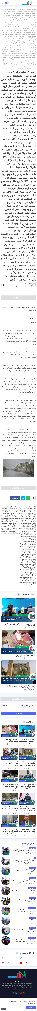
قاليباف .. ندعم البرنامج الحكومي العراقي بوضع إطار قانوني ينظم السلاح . (10, 831)
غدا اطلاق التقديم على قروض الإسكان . (23, 655)
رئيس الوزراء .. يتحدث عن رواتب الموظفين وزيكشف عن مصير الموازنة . (28, 786)
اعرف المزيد (32, 1003)
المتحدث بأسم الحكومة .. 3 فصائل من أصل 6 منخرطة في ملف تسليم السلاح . (28, 808)
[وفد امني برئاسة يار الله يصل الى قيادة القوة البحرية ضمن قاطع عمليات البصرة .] (5, 910)
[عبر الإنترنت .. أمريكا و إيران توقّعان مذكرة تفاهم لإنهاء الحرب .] (5, 930)
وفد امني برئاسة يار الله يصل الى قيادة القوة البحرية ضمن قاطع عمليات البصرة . (24, 910)
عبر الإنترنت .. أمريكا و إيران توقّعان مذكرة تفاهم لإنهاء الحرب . (24, 930)
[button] (2, 3)
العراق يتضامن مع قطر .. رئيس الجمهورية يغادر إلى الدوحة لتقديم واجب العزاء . (24, 850)
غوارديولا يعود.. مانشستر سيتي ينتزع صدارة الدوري (24, 890)
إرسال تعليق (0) (18, 713)
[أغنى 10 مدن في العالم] (5, 920)
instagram (11, 963)
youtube (28, 963)
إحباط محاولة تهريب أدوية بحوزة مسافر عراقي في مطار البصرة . (10, 786)
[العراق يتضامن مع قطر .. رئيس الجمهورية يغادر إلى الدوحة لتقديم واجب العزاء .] (5, 851)
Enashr (4, 1009)
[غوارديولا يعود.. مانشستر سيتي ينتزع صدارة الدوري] (5, 890)
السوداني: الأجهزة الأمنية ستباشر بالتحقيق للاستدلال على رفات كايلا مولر (24, 880)
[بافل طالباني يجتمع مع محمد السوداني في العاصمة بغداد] (5, 900)
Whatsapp (28, 498)
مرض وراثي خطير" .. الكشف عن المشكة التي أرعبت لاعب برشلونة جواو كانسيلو (24, 940)
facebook (11, 958)
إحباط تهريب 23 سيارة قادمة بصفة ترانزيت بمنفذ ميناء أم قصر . (9, 808)
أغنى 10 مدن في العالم (29, 919)
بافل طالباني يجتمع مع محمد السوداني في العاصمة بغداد (24, 900)
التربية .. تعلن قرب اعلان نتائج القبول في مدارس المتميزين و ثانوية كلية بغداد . (21, 686)
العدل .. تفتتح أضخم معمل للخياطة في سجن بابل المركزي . (10, 763)
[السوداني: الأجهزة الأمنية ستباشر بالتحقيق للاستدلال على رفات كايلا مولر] (5, 880)
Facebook (14, 498)
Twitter (23, 498)
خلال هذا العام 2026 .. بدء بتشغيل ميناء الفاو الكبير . (25, 870)
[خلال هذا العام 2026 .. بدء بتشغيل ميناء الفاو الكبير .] (5, 871)
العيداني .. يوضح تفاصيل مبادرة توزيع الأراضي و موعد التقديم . (27, 831)
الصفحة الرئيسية (31, 9)
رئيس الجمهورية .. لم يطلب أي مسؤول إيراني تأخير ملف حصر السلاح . (18, 624)
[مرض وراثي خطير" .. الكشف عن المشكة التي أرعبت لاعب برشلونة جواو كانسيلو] (5, 940)
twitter (28, 958)
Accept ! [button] (31, 1007)
